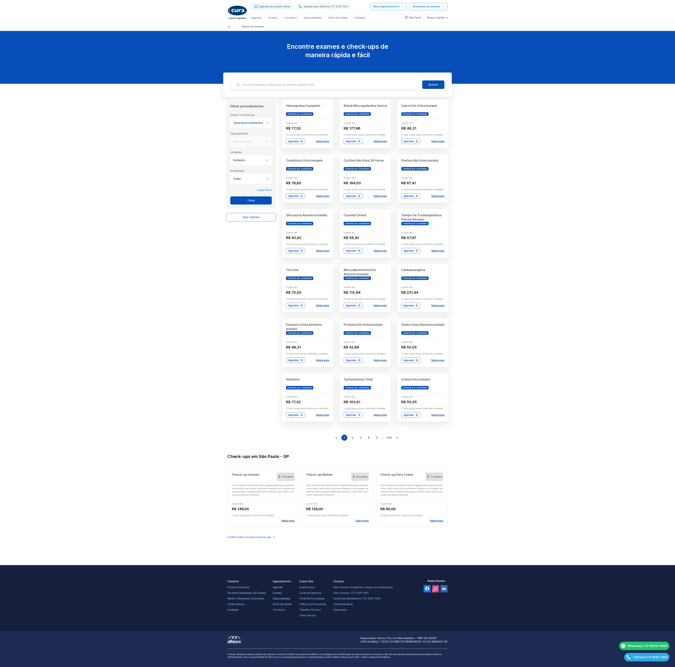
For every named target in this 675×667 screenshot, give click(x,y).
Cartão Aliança (235, 604)
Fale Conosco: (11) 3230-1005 (351, 592)
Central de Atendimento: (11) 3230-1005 (357, 598)
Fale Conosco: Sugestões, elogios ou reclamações (363, 587)
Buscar (433, 85)
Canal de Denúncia (310, 592)
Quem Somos (307, 587)
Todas (237, 178)
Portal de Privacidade (312, 598)
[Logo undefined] (237, 12)
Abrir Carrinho (251, 217)
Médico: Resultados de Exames (245, 598)
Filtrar (251, 200)
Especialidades (242, 141)
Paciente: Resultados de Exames (246, 592)
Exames (277, 592)
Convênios (279, 609)
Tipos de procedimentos (248, 122)
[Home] (229, 26)
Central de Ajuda (343, 604)
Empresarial (340, 609)
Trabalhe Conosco (310, 609)
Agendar (293, 141)
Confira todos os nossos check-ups (249, 537)
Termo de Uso (307, 615)
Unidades (239, 160)
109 (389, 437)
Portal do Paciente (238, 587)
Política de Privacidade (312, 604)
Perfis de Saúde (282, 604)
